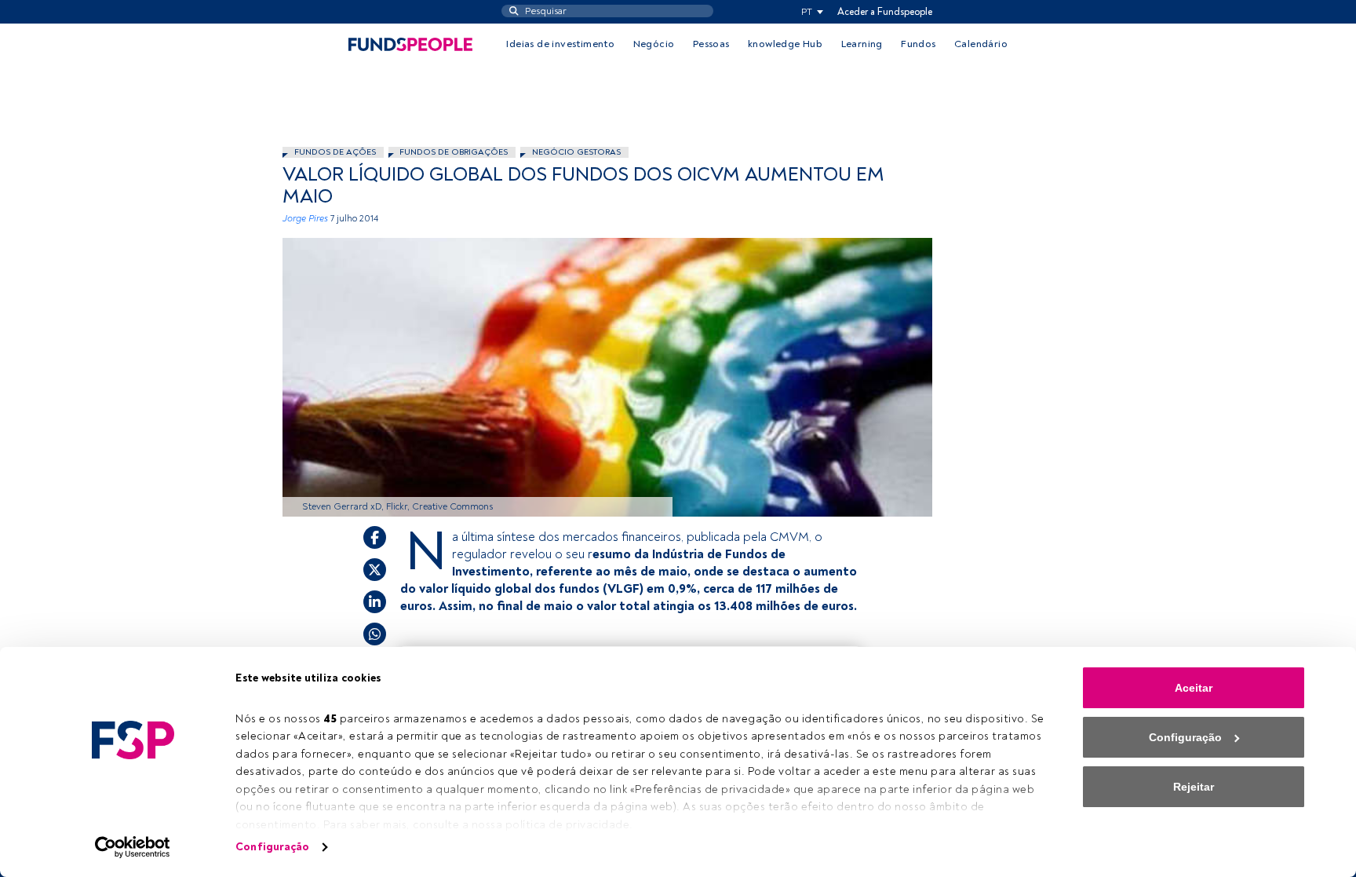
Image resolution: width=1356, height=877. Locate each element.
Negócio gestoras (576, 152)
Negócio (654, 44)
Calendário (981, 44)
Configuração (272, 846)
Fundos (918, 44)
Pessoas (711, 44)
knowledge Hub (785, 44)
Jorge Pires (305, 219)
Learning (862, 44)
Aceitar (1193, 688)
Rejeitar (1193, 786)
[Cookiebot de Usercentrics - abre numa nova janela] (133, 847)
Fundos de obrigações (453, 152)
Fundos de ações (335, 152)
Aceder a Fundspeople (884, 11)
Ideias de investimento (560, 44)
